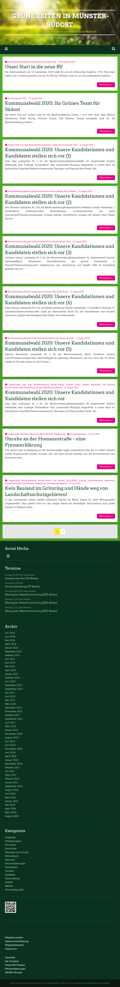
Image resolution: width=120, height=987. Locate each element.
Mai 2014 (10, 804)
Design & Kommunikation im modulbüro (92, 983)
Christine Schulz (44, 241)
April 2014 (10, 808)
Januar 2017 (11, 782)
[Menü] (6, 49)
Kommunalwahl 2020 (47, 62)
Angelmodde (13, 145)
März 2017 (10, 774)
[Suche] (113, 49)
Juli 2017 (10, 771)
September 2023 (14, 688)
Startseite (10, 957)
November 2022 (13, 711)
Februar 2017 (12, 778)
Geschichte (11, 848)
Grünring (82, 480)
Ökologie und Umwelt (17, 852)
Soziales (9, 870)
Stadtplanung (59, 434)
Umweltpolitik (53, 483)
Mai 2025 (10, 666)
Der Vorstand (12, 961)
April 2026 (10, 643)
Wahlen (9, 885)
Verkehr (9, 882)
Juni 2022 (10, 722)
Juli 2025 (10, 658)
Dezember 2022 (13, 707)
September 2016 (14, 786)
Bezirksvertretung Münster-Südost (22, 62)
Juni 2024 (10, 681)
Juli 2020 (10, 741)
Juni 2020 (10, 744)
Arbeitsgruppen (13, 841)
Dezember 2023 (13, 685)
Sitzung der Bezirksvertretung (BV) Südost (31, 594)
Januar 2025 (11, 673)
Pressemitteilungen (78, 434)
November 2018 (13, 763)
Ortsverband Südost (13, 483)
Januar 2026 (11, 647)
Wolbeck (72, 191)
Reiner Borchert (46, 434)
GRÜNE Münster (13, 972)
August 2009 (12, 816)
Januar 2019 (11, 759)
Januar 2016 (11, 801)
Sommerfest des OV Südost (21, 578)
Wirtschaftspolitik (14, 889)
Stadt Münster (28, 483)
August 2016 (12, 789)
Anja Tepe (24, 145)
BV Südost (10, 844)
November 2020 (13, 733)
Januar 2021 (11, 730)
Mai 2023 (10, 700)
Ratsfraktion (11, 867)
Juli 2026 (10, 632)
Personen (10, 859)
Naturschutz (34, 434)
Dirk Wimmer (43, 191)
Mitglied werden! (14, 937)
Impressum (11, 948)
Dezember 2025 (13, 651)
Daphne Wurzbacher (46, 338)
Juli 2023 (10, 692)
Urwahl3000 (53, 983)
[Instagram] (8, 556)
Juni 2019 (10, 752)
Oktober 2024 (12, 677)
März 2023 (10, 703)
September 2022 (14, 718)
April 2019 (10, 756)
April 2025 (10, 670)
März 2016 (10, 797)
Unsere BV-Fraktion (15, 964)
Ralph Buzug (62, 291)
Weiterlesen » (105, 84)
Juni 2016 (10, 793)
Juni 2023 (10, 696)
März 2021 (10, 726)
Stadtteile (10, 874)
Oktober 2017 (12, 767)
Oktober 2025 (12, 655)
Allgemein (10, 837)
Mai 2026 (10, 640)
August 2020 (12, 737)
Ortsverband (11, 855)
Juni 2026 (10, 636)
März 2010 (10, 812)
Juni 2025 (10, 662)
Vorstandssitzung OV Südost (22, 586)
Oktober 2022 (12, 715)
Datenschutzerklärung (16, 941)
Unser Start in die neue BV (34, 67)
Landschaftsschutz (95, 480)
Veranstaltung (12, 878)
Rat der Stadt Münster (45, 387)
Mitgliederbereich (14, 944)
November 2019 (13, 748)
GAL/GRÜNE (71, 480)
